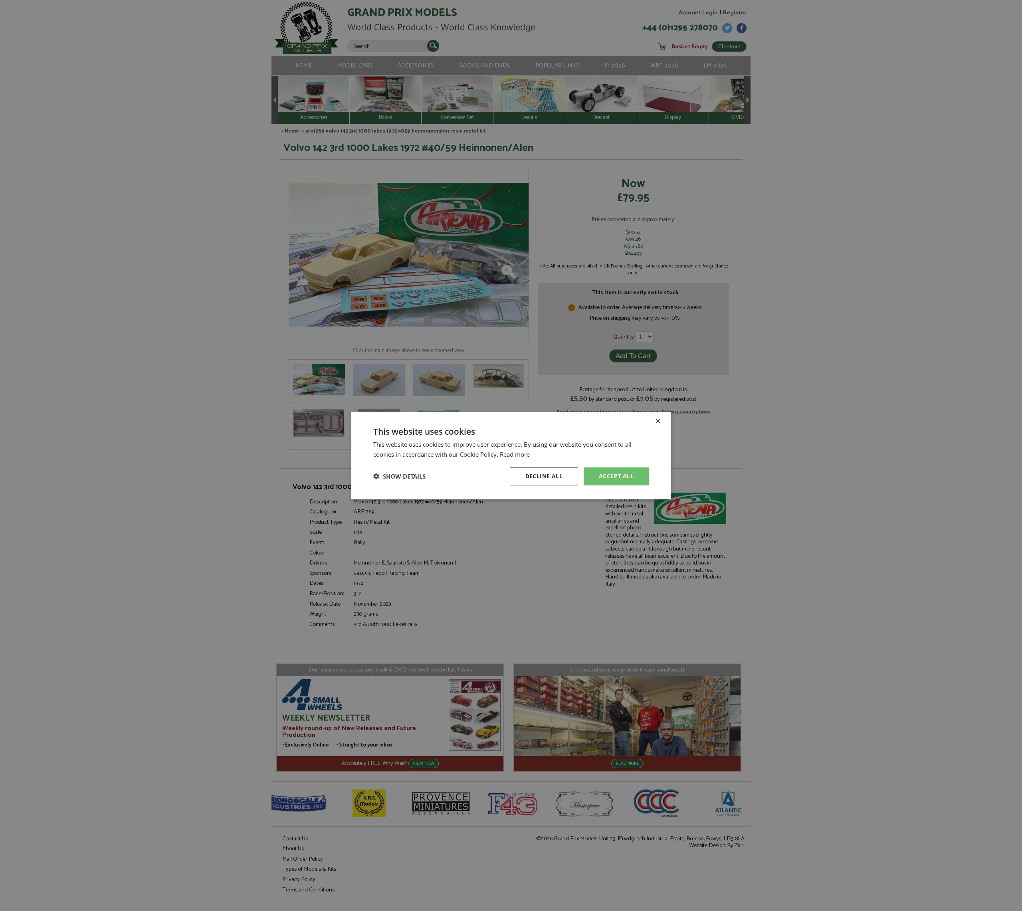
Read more (515, 454)
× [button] (658, 421)
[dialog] (511, 455)
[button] (399, 476)
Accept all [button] (616, 476)
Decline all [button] (543, 476)
